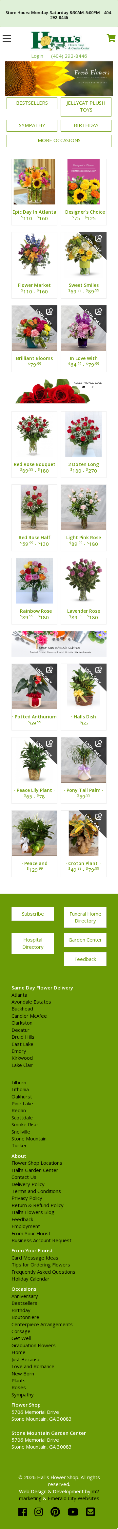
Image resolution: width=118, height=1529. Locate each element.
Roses (18, 1387)
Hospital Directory (33, 943)
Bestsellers (32, 102)
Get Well (21, 1338)
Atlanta (19, 994)
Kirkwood (22, 1057)
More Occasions (59, 140)
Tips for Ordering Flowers (40, 1264)
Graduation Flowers (33, 1345)
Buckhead (22, 1008)
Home (18, 1352)
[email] (90, 1511)
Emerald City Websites (73, 1498)
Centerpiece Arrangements (42, 1324)
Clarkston (21, 1022)
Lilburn (18, 1082)
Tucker (19, 1145)
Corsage (20, 1331)
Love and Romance (32, 1366)
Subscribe (33, 913)
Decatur (20, 1030)
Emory (18, 1051)
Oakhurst (21, 1096)
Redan (18, 1110)
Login (37, 56)
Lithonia (20, 1089)
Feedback (85, 959)
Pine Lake (22, 1103)
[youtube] (74, 1511)
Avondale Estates (31, 1001)
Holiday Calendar (30, 1278)
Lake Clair (22, 1065)
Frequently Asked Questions (43, 1271)
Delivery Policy (28, 1184)
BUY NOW (35, 189)
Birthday (86, 125)
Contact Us (23, 1177)
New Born (22, 1373)
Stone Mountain (29, 1138)
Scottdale (22, 1117)
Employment (25, 1226)
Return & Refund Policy (37, 1205)
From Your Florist (30, 1233)
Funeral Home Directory (85, 917)
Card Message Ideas (34, 1257)
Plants (18, 1380)
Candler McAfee (29, 1015)
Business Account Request (41, 1240)
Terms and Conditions (36, 1191)
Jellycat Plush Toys (86, 106)
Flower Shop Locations (36, 1162)
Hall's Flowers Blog (32, 1212)
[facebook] (24, 1511)
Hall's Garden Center (34, 1170)
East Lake (22, 1044)
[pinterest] (56, 1511)
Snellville (20, 1131)
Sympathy (32, 125)
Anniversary (24, 1296)
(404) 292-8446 (69, 56)
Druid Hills (22, 1036)
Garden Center (85, 939)
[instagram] (40, 1511)
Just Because (26, 1359)
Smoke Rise (24, 1124)
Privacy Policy (26, 1198)
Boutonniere (25, 1317)
